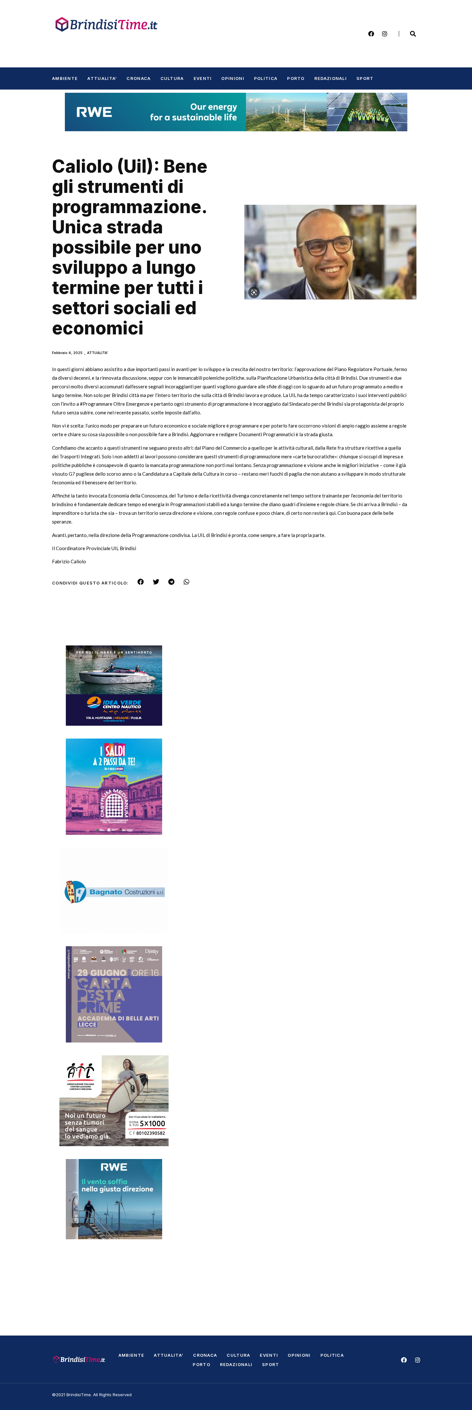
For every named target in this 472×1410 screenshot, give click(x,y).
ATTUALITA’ (102, 78)
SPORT (365, 78)
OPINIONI (232, 78)
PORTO (296, 78)
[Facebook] (371, 34)
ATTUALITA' (97, 352)
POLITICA (265, 78)
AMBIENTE (65, 78)
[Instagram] (385, 34)
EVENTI (203, 78)
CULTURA (172, 78)
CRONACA (139, 78)
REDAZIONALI (330, 78)
